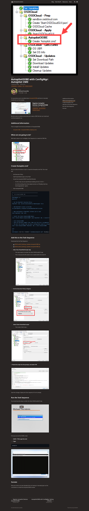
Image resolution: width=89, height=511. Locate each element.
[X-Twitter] (24, 93)
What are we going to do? (69, 100)
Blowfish (76, 507)
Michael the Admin (18, 2)
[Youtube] (26, 93)
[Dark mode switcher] (77, 1)
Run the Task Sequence (68, 106)
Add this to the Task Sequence (70, 104)
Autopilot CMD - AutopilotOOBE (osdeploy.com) (25, 129)
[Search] (74, 1)
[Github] (19, 93)
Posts (12, 77)
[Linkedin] (21, 93)
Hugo (73, 507)
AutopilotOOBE (33, 98)
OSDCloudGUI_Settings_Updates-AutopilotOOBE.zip (27, 244)
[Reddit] (23, 93)
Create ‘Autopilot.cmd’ (68, 102)
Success (64, 108)
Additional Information (68, 98)
